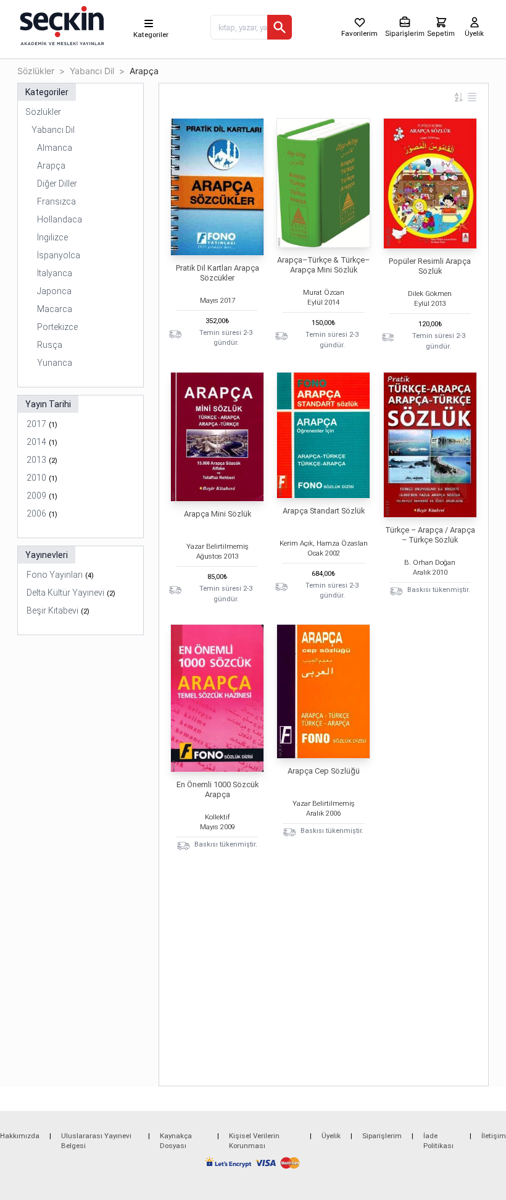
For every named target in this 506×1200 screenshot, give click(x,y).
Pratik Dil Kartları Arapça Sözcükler (217, 272)
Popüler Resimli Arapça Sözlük (430, 266)
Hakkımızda (19, 1135)
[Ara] (279, 27)
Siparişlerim (382, 1135)
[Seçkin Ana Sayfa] (60, 24)
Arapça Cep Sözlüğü (324, 770)
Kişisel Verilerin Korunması (254, 1140)
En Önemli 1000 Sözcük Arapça (217, 789)
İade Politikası (438, 1140)
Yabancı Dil (92, 70)
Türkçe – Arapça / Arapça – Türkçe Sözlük (430, 534)
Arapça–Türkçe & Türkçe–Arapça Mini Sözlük (323, 264)
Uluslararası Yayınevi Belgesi (96, 1140)
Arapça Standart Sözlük (324, 510)
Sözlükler (35, 70)
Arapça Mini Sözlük (217, 513)
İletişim (493, 1135)
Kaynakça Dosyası (176, 1140)
